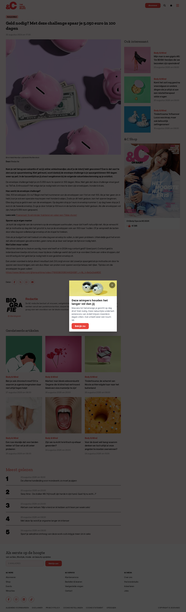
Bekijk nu (80, 326)
